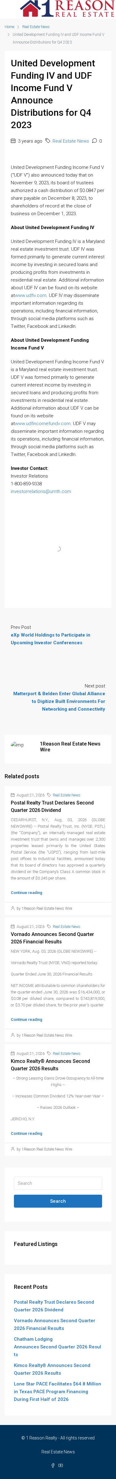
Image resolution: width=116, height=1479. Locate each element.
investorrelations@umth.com (41, 491)
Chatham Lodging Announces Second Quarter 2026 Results (57, 1346)
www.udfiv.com (30, 295)
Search (58, 1201)
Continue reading (26, 892)
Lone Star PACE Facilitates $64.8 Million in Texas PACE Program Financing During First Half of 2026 (57, 1391)
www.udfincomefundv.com (43, 423)
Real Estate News (36, 27)
